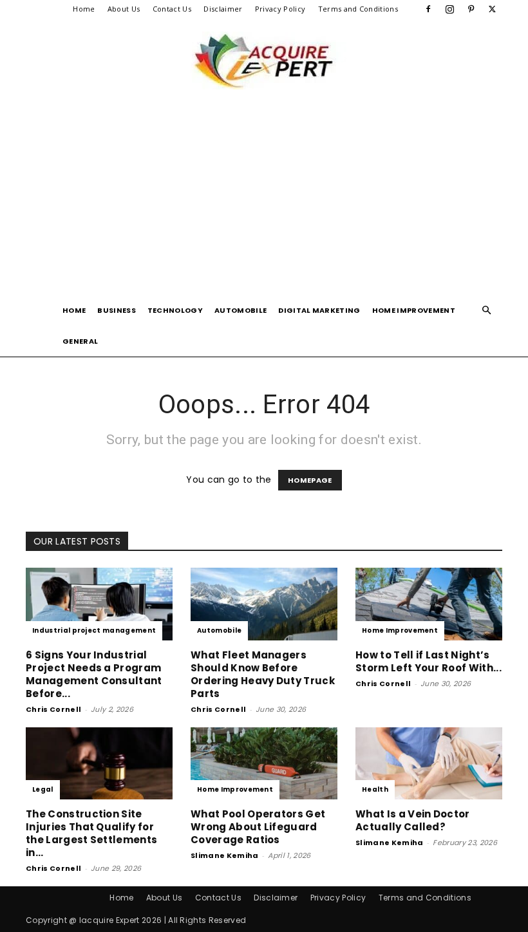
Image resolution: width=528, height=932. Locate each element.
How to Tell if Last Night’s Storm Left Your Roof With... (428, 661)
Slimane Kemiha (224, 855)
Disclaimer (222, 9)
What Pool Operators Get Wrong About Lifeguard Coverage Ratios (258, 826)
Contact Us (172, 9)
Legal (42, 789)
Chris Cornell (53, 709)
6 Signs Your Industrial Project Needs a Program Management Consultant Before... (94, 674)
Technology (175, 310)
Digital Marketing (319, 310)
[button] (486, 310)
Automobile (240, 310)
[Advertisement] (264, 198)
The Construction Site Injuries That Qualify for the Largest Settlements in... (91, 833)
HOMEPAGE (310, 480)
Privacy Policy (280, 9)
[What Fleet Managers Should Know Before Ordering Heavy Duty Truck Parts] (264, 604)
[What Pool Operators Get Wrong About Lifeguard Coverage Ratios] (264, 763)
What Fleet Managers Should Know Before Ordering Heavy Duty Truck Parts (263, 674)
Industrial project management (94, 630)
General (80, 341)
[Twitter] (492, 9)
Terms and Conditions (358, 9)
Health (375, 789)
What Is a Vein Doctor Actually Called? (412, 820)
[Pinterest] (471, 9)
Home (84, 9)
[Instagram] (449, 9)
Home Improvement (413, 310)
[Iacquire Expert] (264, 60)
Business (116, 310)
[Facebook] (428, 9)
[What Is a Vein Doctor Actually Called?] (428, 763)
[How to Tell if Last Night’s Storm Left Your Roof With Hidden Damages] (428, 604)
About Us (124, 9)
